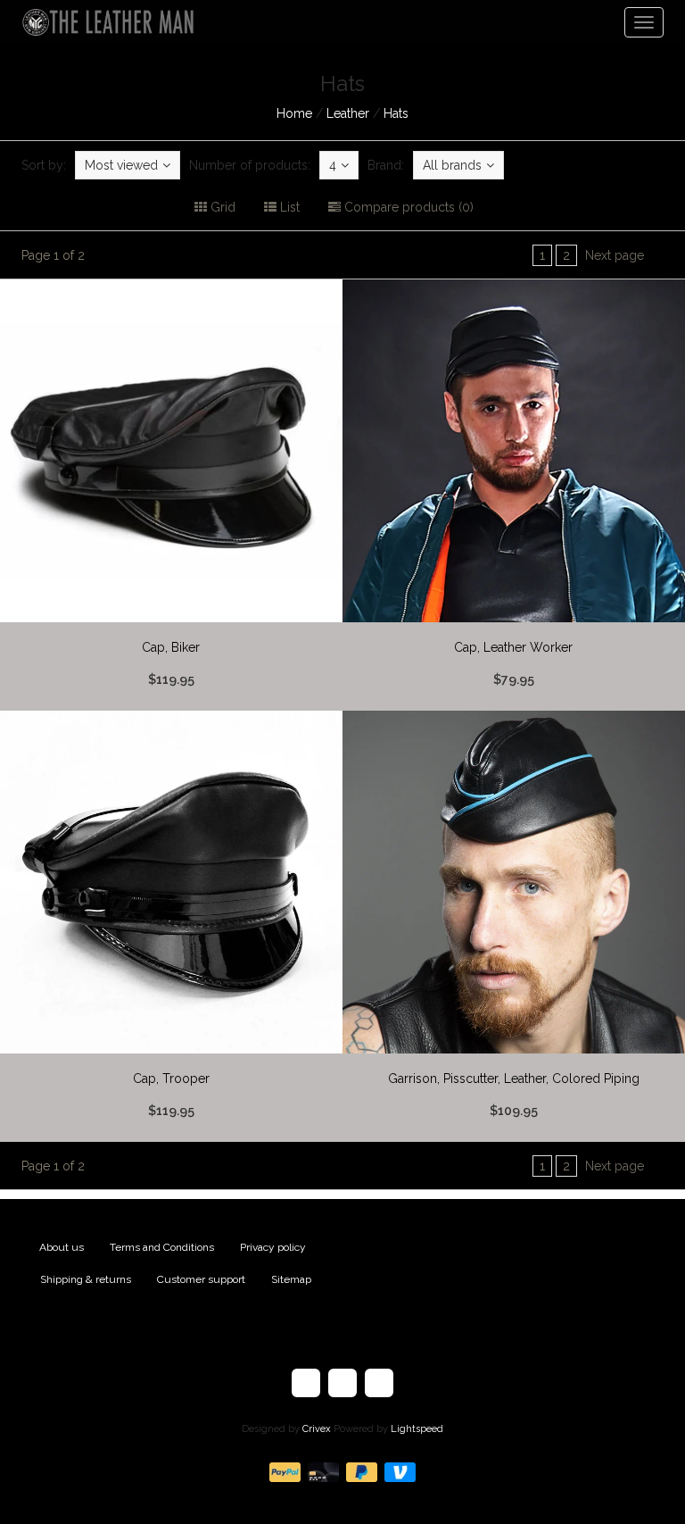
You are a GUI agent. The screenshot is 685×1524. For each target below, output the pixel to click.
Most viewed (121, 165)
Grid (221, 207)
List (288, 207)
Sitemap (291, 1279)
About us (61, 1247)
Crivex (316, 1429)
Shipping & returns (85, 1279)
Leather (347, 113)
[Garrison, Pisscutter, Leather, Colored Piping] (513, 926)
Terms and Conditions (162, 1247)
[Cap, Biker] (171, 495)
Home (294, 113)
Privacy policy (273, 1247)
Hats (396, 113)
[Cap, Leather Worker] (513, 495)
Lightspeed (417, 1429)
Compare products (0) (407, 207)
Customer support (201, 1279)
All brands (452, 165)
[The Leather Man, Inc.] (101, 22)
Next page (614, 255)
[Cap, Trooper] (171, 926)
